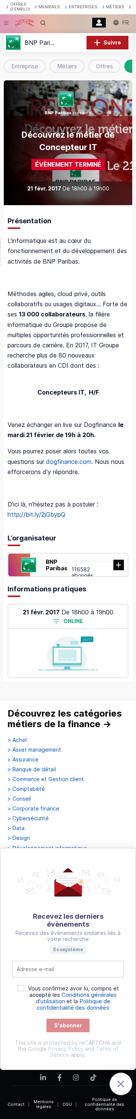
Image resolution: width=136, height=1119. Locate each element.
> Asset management (34, 750)
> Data (16, 828)
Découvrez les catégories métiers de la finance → (65, 718)
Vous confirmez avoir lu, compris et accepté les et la (73, 998)
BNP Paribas (57, 565)
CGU (67, 1104)
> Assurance (23, 760)
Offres (104, 66)
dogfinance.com (68, 461)
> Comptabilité (26, 789)
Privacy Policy (65, 1048)
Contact (16, 1104)
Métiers (67, 66)
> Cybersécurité (28, 818)
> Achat (17, 740)
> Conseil (19, 799)
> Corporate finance (33, 809)
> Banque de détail (32, 769)
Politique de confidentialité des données (104, 1104)
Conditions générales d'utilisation (76, 998)
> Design (19, 838)
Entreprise (24, 66)
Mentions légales (44, 1104)
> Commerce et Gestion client (46, 779)
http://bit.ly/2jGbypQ (36, 514)
